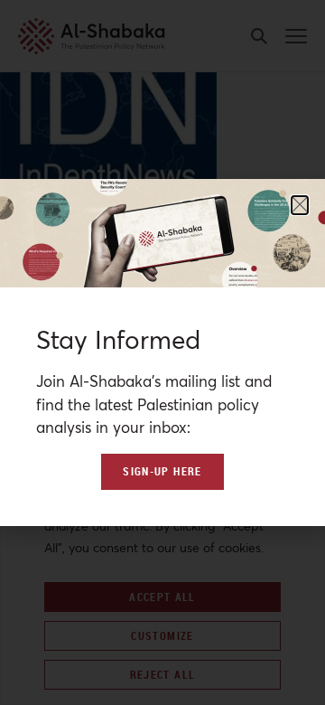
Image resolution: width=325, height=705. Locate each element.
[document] (162, 352)
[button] (299, 205)
